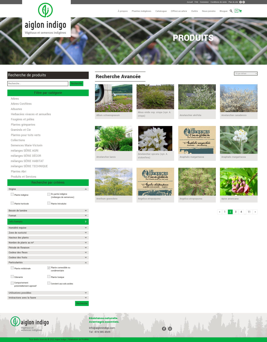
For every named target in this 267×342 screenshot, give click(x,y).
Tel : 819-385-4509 (99, 332)
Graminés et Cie (21, 130)
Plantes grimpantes (23, 125)
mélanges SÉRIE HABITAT (27, 161)
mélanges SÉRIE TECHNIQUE (29, 166)
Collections (18, 140)
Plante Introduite (58, 203)
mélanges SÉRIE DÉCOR (26, 156)
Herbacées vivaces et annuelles (31, 114)
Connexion (204, 2)
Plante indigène (21, 195)
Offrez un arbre (179, 11)
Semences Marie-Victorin (26, 145)
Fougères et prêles (22, 119)
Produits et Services (23, 177)
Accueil (190, 2)
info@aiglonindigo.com (102, 328)
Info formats (16, 221)
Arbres (15, 99)
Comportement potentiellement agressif (25, 284)
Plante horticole (21, 203)
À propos (123, 11)
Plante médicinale (22, 268)
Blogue (224, 11)
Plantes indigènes (141, 11)
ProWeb (85, 339)
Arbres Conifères (21, 104)
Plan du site (233, 2)
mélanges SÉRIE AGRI (24, 151)
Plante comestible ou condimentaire (60, 269)
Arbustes (16, 109)
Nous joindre (209, 11)
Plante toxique (57, 277)
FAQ (196, 2)
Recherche (76, 83)
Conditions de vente (219, 2)
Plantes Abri (18, 172)
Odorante (18, 277)
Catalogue (161, 11)
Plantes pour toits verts (25, 135)
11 (249, 212)
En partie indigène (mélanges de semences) (62, 196)
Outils (194, 11)
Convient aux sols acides (62, 283)
